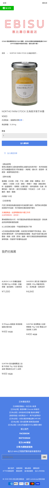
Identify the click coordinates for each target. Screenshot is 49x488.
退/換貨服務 (28, 471)
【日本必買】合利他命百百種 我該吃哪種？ (24, 412)
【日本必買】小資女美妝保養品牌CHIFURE (25, 419)
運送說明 (19, 471)
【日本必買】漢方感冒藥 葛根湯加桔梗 (24, 422)
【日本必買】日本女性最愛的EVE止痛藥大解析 (24, 425)
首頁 (3, 53)
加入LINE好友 (40, 471)
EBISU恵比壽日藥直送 (16, 479)
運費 (20, 120)
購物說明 (36, 468)
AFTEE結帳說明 (8, 471)
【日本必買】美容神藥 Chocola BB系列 (24, 409)
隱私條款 (28, 468)
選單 (4, 3)
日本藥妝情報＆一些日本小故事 (24, 406)
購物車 (44, 3)
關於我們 (11, 468)
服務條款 (19, 468)
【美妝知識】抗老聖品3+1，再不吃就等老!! (24, 415)
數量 (3, 131)
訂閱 (44, 457)
